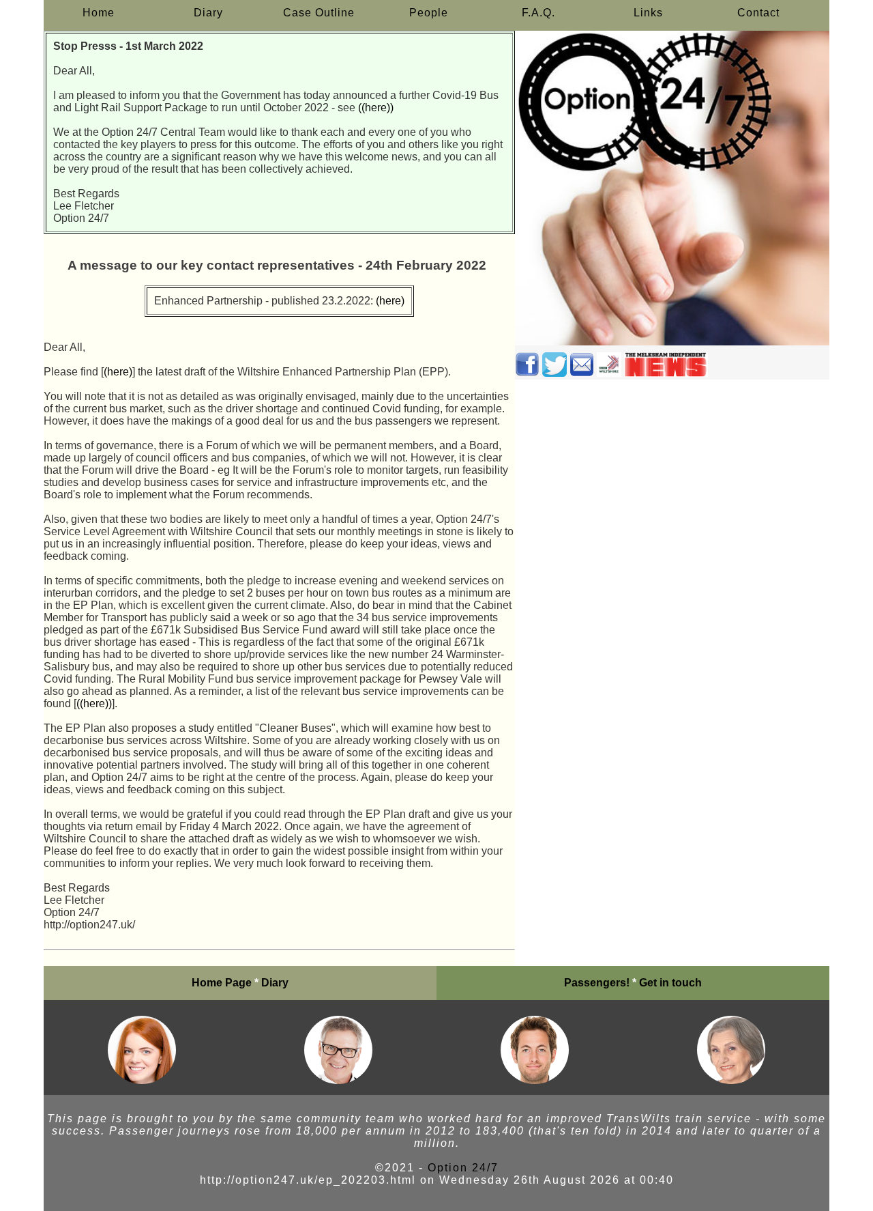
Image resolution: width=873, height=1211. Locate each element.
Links (648, 12)
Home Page (222, 982)
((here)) (376, 107)
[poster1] (142, 1080)
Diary (208, 12)
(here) (390, 301)
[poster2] (338, 1080)
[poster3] (535, 1080)
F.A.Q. (538, 12)
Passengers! (597, 982)
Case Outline (319, 12)
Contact (758, 12)
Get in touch (670, 982)
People (428, 12)
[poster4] (731, 1080)
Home (99, 12)
